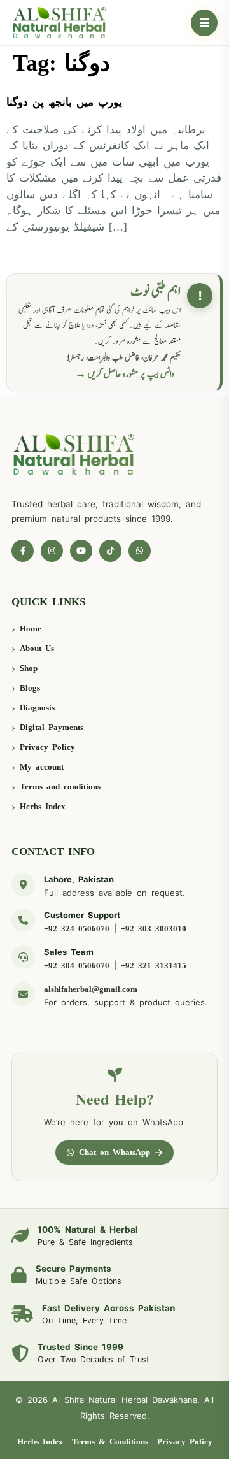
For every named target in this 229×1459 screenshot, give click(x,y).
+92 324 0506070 (76, 928)
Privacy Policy (47, 747)
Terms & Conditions (110, 1441)
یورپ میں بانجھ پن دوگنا (64, 102)
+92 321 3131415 (153, 965)
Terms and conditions (60, 786)
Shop (29, 668)
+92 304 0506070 (76, 965)
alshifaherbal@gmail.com (90, 989)
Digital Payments (51, 727)
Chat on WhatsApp (114, 1152)
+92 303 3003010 (153, 928)
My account (42, 767)
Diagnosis (37, 707)
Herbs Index (43, 806)
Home (30, 628)
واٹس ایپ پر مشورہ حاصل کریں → (124, 374)
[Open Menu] (204, 23)
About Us (37, 648)
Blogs (30, 688)
